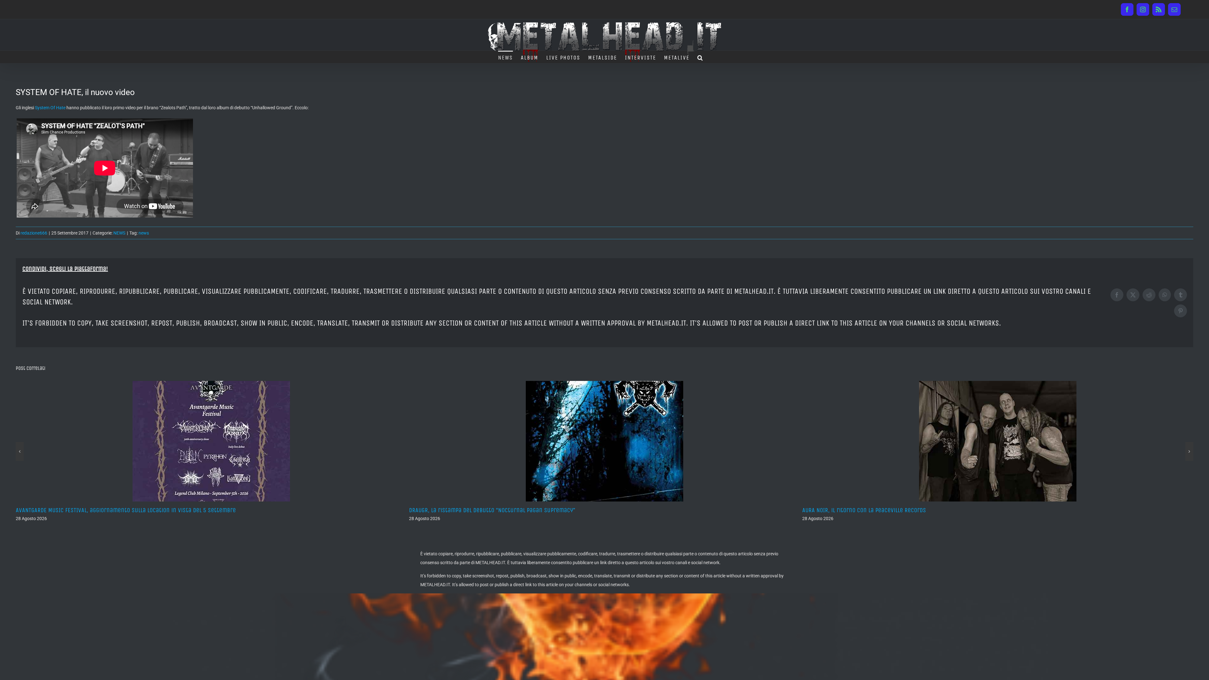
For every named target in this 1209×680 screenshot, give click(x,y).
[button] (700, 57)
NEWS (119, 232)
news (144, 232)
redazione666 (33, 232)
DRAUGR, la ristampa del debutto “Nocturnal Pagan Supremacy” (99, 510)
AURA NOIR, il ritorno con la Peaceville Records (471, 510)
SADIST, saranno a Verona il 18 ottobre (853, 510)
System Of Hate (50, 107)
